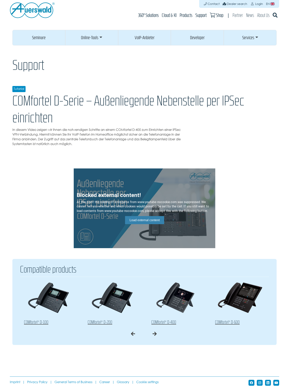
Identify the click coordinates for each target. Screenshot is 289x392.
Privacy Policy (37, 382)
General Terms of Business (73, 382)
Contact (213, 4)
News (250, 15)
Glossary (123, 382)
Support (201, 15)
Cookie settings (147, 382)
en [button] (268, 4)
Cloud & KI (169, 15)
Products (186, 15)
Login (258, 4)
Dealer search (236, 4)
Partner (238, 15)
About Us (263, 15)
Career (104, 382)
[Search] (275, 15)
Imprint (15, 382)
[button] (38, 37)
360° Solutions (148, 15)
